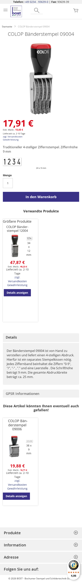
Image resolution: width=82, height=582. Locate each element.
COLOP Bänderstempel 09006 (18, 425)
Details (11, 337)
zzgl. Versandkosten (13, 136)
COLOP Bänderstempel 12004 (17, 229)
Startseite (7, 26)
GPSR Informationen (22, 393)
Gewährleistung (10, 139)
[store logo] (16, 11)
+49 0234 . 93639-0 (36, 2)
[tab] (41, 337)
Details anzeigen (17, 292)
